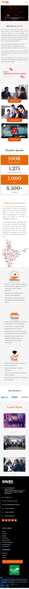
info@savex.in (8, 497)
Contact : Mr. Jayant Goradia (9, 501)
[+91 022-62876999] (2, 516)
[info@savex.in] (2, 497)
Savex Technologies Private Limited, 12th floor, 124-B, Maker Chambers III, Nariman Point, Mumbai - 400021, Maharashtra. (14, 490)
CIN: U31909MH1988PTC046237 (11, 504)
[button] (3, 422)
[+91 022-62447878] (2, 512)
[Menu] (27, 2)
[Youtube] (6, 520)
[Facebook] (12, 520)
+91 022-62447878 (9, 512)
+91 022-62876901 (9, 508)
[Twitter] (15, 520)
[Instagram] (9, 520)
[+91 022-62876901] (2, 508)
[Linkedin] (3, 520)
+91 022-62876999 (9, 516)
